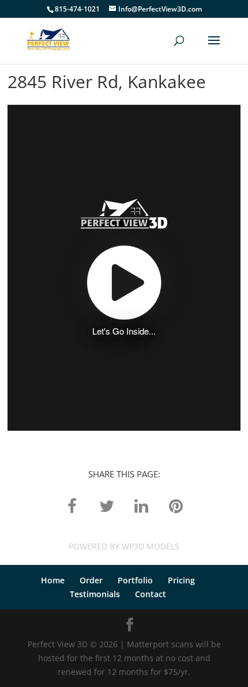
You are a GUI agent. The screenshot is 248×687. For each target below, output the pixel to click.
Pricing (181, 580)
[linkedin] (141, 505)
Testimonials (95, 594)
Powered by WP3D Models (124, 546)
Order (91, 580)
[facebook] (72, 505)
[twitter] (107, 505)
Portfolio (135, 580)
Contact (150, 594)
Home (53, 580)
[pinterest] (176, 505)
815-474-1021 (77, 9)
